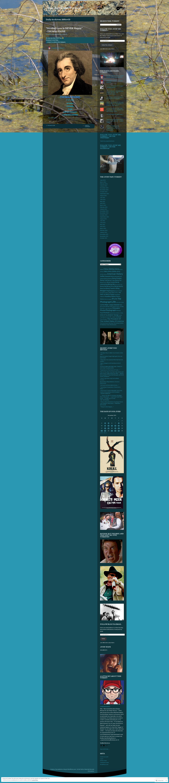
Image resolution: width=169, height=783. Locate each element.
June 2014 (103, 180)
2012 (118, 272)
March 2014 (103, 182)
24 (101, 431)
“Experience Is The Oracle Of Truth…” (110, 370)
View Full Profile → (105, 749)
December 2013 (104, 188)
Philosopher (116, 308)
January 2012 (103, 232)
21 (115, 428)
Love (122, 302)
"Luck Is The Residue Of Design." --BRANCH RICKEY (114, 86)
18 (105, 428)
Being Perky (110, 286)
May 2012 (102, 224)
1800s (111, 269)
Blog (117, 288)
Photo (102, 310)
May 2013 (102, 201)
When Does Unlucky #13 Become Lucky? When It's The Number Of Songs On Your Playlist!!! (114, 104)
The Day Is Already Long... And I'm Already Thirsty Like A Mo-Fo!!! (115, 76)
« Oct (101, 433)
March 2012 (103, 228)
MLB (121, 305)
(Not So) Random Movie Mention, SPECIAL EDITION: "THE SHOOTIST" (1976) (114, 93)
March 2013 (103, 205)
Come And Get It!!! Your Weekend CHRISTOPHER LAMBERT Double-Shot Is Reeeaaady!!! (112, 128)
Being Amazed (108, 278)
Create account (104, 757)
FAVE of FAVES (105, 295)
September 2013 (104, 194)
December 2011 (104, 234)
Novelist (110, 308)
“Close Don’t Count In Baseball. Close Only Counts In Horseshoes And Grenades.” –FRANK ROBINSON (111, 392)
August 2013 (103, 195)
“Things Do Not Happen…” (107, 407)
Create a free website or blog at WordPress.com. (63, 769)
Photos (118, 311)
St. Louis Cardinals (115, 317)
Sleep (121, 313)
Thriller (108, 324)
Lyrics (102, 305)
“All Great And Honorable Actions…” (109, 385)
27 (112, 431)
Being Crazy (111, 280)
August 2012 (103, 219)
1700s (105, 269)
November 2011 (104, 236)
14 (115, 426)
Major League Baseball (112, 305)
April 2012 (102, 226)
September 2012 (104, 217)
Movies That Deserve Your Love (114, 306)
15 (118, 426)
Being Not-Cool (118, 284)
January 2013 (103, 209)
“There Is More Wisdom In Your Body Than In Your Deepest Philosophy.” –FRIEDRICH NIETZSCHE (111, 403)
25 (105, 431)
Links (119, 302)
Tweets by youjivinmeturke (107, 141)
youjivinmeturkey (56, 34)
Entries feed (103, 760)
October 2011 (103, 238)
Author (102, 276)
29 (118, 431)
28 (115, 431)
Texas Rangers (103, 319)
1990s (110, 272)
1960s (121, 269)
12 (108, 426)
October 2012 (103, 215)
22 (118, 428)
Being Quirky (118, 286)
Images (110, 299)
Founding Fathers (110, 296)
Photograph (111, 310)
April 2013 (102, 203)
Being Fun (118, 280)
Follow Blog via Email (110, 624)
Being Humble (111, 282)
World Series (113, 325)
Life (54, 125)
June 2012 (102, 222)
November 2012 (104, 213)
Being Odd (103, 286)
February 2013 (103, 207)
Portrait (106, 313)
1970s (101, 271)
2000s (114, 272)
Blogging (111, 291)
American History (115, 274)
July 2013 (102, 197)
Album (105, 274)
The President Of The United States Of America (112, 320)
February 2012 (103, 230)
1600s (101, 269)
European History (104, 292)
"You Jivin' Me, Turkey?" (64, 8)
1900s (117, 269)
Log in (101, 759)
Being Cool (103, 280)
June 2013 (102, 199)
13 (111, 426)
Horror (106, 299)
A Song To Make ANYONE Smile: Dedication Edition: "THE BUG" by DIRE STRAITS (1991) (114, 110)
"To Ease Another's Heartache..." (114, 114)
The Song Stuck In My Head (106, 323)
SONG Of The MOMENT (106, 315)
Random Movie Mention (114, 313)
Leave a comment (87, 126)
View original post (52, 117)
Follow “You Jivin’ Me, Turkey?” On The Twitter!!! (110, 136)
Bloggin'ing (104, 291)
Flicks (112, 294)
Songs (116, 315)
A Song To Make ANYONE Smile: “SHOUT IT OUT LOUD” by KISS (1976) (111, 367)
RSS (122, 8)
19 (108, 428)
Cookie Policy (35, 780)
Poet (101, 313)
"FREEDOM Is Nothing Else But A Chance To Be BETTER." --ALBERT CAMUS (115, 121)
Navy (107, 308)
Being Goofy (103, 282)
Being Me (111, 284)
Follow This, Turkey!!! (107, 45)
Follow (103, 639)
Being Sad (103, 288)
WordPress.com (104, 764)
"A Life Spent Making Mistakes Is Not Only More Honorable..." (114, 98)
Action (102, 274)
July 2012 (102, 221)
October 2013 (103, 192)
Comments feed (104, 762)
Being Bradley (117, 278)
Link (117, 302)
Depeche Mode (118, 291)
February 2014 (104, 184)
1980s (106, 272)
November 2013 (104, 190)
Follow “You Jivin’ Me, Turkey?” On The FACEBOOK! (110, 146)
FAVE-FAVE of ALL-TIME (115, 292)
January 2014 (103, 186)
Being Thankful (111, 288)
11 (105, 426)
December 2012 (104, 211)
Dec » (105, 433)
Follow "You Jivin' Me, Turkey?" (110, 29)
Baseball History (109, 276)
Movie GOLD (103, 306)
